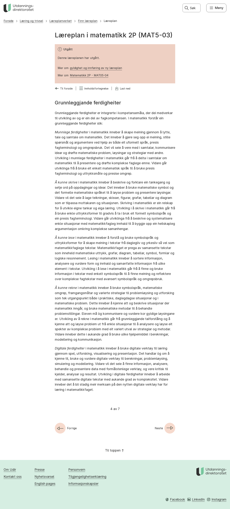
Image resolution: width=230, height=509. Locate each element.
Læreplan (110, 21)
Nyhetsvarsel (44, 476)
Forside (8, 21)
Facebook (177, 499)
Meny (219, 8)
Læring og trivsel (31, 21)
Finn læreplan (87, 21)
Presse (39, 469)
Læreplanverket (60, 21)
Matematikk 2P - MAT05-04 (89, 75)
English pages (44, 483)
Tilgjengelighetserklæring (87, 476)
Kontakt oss (13, 476)
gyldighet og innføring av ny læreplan (96, 68)
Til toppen (113, 450)
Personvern (76, 469)
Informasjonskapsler (83, 483)
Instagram (218, 499)
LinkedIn (198, 499)
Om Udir (10, 469)
